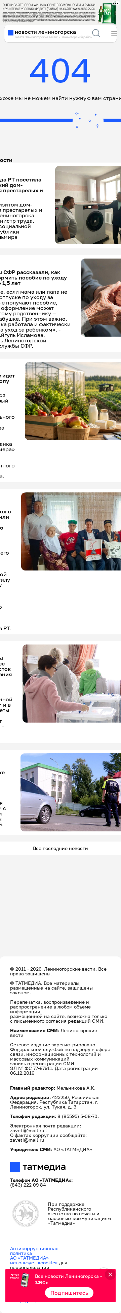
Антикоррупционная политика (34, 1250)
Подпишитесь (69, 1292)
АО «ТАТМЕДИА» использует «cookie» (34, 1260)
